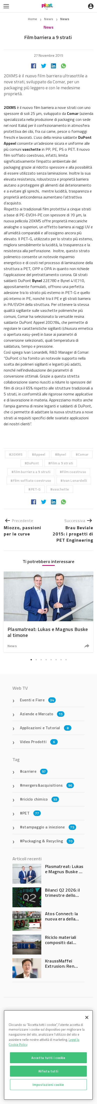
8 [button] (65, 659)
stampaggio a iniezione (48, 827)
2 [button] (36, 659)
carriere (34, 771)
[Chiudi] (86, 1017)
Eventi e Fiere (37, 700)
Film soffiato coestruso (32, 480)
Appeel (39, 454)
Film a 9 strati (61, 463)
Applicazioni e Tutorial (44, 728)
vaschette (60, 489)
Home (32, 18)
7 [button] (60, 659)
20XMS (16, 454)
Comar (83, 454)
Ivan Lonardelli (75, 480)
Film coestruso (74, 471)
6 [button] (55, 659)
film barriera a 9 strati (32, 471)
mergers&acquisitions (47, 785)
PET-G (36, 489)
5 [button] (50, 659)
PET (30, 813)
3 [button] (41, 659)
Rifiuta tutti (48, 1071)
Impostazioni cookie (48, 1084)
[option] (48, 612)
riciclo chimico (39, 799)
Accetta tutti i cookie (48, 1057)
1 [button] (31, 659)
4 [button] (46, 659)
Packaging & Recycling (47, 841)
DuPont (33, 463)
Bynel (61, 454)
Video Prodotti (37, 742)
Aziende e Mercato (41, 714)
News (49, 18)
